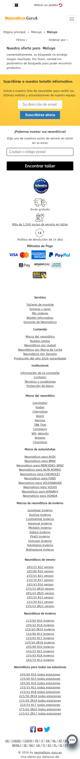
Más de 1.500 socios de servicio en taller (40, 224)
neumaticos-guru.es (48, 752)
